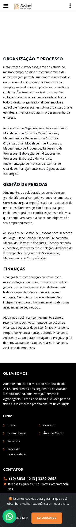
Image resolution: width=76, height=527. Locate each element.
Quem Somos (16, 433)
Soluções (13, 441)
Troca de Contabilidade (16, 451)
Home (11, 425)
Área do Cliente (53, 433)
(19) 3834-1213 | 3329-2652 (32, 479)
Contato (48, 425)
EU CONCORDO (47, 517)
